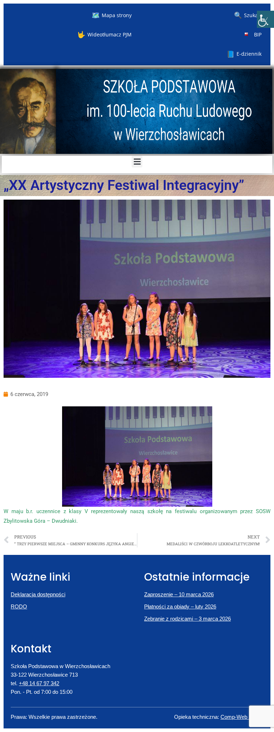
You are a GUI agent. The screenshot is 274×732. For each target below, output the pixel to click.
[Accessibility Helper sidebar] (265, 19)
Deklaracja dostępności (38, 594)
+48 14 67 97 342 (39, 683)
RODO (19, 606)
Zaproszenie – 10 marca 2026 (179, 594)
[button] (137, 161)
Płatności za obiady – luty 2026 (180, 606)
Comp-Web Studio (241, 717)
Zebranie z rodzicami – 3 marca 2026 (187, 619)
